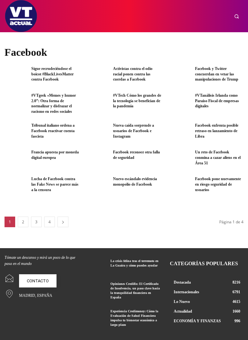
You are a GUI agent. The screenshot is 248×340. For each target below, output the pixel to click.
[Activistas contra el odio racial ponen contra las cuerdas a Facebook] (97, 76)
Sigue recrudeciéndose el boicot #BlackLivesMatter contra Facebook (52, 74)
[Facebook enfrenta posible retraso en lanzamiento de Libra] (179, 133)
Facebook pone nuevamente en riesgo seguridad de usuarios (218, 184)
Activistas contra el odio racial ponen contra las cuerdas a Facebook (132, 74)
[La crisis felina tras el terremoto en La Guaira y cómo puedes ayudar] (96, 266)
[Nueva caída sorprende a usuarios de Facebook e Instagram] (97, 133)
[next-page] (62, 222)
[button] (236, 16)
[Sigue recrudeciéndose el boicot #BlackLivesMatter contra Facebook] (16, 76)
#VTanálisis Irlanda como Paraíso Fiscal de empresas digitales (217, 101)
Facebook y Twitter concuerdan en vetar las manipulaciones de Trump (216, 74)
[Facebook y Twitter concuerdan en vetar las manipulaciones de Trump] (179, 76)
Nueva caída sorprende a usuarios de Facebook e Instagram (133, 131)
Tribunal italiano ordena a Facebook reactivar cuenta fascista (53, 131)
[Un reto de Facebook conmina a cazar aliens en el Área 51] (179, 160)
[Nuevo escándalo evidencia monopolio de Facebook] (97, 186)
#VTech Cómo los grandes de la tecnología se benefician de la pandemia (137, 101)
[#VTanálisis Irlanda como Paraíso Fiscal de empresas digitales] (179, 103)
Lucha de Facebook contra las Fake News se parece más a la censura (54, 184)
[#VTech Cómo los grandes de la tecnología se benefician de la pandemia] (97, 103)
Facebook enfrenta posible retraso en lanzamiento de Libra (216, 131)
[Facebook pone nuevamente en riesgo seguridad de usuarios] (179, 186)
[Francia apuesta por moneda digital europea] (16, 160)
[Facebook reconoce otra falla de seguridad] (97, 160)
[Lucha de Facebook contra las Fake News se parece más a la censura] (16, 186)
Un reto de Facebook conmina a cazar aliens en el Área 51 (218, 157)
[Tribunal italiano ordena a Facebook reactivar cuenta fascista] (16, 133)
